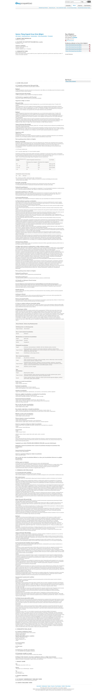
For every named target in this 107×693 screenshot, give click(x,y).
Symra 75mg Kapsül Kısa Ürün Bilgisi (30, 34)
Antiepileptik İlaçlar (26, 36)
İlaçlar (74, 5)
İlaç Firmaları (87, 5)
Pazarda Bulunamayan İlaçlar (84, 7)
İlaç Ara (80, 5)
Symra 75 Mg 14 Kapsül (71, 81)
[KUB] (89, 47)
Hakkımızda (44, 686)
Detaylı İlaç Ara (52, 7)
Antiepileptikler (34, 36)
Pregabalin (50, 36)
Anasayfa (68, 5)
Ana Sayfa (39, 686)
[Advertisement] (53, 21)
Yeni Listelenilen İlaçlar (61, 7)
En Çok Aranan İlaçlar (72, 7)
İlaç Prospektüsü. (54, 687)
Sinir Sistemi (18, 36)
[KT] (89, 45)
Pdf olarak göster (70, 40)
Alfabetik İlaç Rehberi (43, 7)
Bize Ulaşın (68, 686)
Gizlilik (63, 686)
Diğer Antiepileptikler (42, 36)
